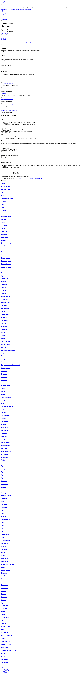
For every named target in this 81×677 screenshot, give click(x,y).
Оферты (19, 178)
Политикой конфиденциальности (34, 178)
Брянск (3, 513)
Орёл (2, 463)
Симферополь (5, 493)
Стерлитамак (5, 442)
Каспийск (4, 305)
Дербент (3, 287)
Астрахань (4, 558)
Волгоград (4, 608)
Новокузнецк (5, 570)
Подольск (4, 472)
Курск (3, 531)
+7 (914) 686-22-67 (4, 19)
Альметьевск (5, 344)
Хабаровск (4, 662)
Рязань (3, 567)
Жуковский (4, 225)
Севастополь (5, 561)
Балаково (4, 377)
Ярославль (4, 582)
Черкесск (4, 276)
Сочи (2, 525)
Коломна (4, 323)
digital (2, 11)
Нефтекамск (5, 308)
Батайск (3, 293)
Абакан (3, 383)
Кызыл (3, 270)
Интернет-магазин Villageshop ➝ (8, 83)
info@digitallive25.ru (5, 667)
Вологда (3, 469)
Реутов (3, 228)
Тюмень (3, 600)
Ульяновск (4, 588)
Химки (3, 439)
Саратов (3, 603)
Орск (2, 403)
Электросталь (5, 341)
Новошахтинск (6, 216)
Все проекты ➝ (4, 93)
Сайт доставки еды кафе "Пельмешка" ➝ (9, 110)
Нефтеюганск (5, 302)
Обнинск (4, 255)
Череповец (4, 475)
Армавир (4, 380)
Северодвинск (5, 368)
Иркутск (4, 653)
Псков (3, 394)
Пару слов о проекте (16, 174)
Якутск (3, 487)
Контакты (5, 2)
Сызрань (4, 353)
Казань (3, 638)
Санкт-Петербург (7, 644)
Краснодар (4, 605)
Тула (2, 537)
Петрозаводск (5, 457)
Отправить (3, 180)
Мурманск (4, 454)
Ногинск (4, 195)
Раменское (4, 278)
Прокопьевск (5, 385)
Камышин (4, 237)
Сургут (3, 510)
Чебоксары (4, 543)
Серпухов (4, 284)
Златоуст (3, 347)
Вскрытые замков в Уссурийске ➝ (8, 89)
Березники (4, 320)
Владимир (4, 504)
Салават (3, 332)
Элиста (3, 204)
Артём (3, 213)
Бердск (3, 207)
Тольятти (4, 597)
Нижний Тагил (6, 496)
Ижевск (3, 594)
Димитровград (6, 243)
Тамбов (3, 460)
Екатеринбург (5, 641)
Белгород (4, 507)
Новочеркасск (5, 356)
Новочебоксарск (6, 296)
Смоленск (4, 481)
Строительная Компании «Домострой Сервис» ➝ (11, 104)
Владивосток (5, 659)
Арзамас (3, 201)
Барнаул (3, 591)
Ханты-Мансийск (7, 198)
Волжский (4, 484)
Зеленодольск (5, 186)
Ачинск (3, 210)
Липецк (3, 546)
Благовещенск (5, 415)
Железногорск (5, 189)
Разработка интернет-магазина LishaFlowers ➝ (11, 77)
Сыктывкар (5, 430)
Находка (3, 656)
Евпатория (4, 231)
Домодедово (5, 314)
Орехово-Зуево (6, 261)
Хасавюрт (4, 329)
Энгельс (3, 418)
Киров (3, 555)
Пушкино (4, 240)
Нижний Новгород (7, 635)
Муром (3, 222)
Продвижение (6, 670)
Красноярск (5, 617)
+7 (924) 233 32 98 (12, 664)
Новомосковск (5, 273)
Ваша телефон (15, 173)
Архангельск (5, 498)
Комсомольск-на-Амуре (9, 650)
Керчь (3, 338)
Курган (3, 466)
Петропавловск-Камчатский (10, 365)
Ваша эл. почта (15, 172)
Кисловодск (5, 299)
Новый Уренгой (6, 264)
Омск (2, 629)
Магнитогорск (6, 519)
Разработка (5, 669)
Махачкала (4, 585)
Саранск (3, 478)
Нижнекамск (5, 427)
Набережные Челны (7, 564)
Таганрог (4, 436)
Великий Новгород (7, 406)
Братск (3, 409)
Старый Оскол (6, 397)
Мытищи (4, 433)
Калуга (3, 490)
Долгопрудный (6, 267)
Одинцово (4, 317)
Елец (2, 192)
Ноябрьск (4, 234)
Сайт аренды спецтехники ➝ (7, 99)
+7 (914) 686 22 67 (4, 664)
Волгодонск (4, 359)
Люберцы (4, 391)
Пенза (3, 552)
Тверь (3, 522)
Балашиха (4, 549)
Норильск (4, 374)
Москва (3, 183)
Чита (2, 501)
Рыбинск (4, 371)
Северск (3, 219)
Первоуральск (5, 258)
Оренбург (4, 576)
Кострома (4, 448)
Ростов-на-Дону (6, 626)
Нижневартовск (6, 451)
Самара (3, 623)
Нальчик (4, 424)
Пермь (3, 611)
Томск (3, 579)
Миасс (3, 335)
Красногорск (5, 362)
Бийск (3, 388)
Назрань (3, 281)
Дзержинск (4, 421)
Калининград (5, 540)
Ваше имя (14, 170)
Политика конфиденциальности (7, 674)
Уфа (2, 620)
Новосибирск (5, 647)
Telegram (6, 33)
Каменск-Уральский (8, 350)
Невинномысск (6, 252)
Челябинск (4, 632)
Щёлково (4, 290)
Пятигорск (4, 326)
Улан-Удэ (4, 528)
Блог (4, 1)
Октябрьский (5, 246)
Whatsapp (2, 10)
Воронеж (4, 614)
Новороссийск (5, 445)
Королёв (3, 412)
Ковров (3, 311)
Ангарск (3, 400)
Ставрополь (5, 534)
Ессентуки (4, 249)
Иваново (3, 516)
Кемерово (4, 573)
